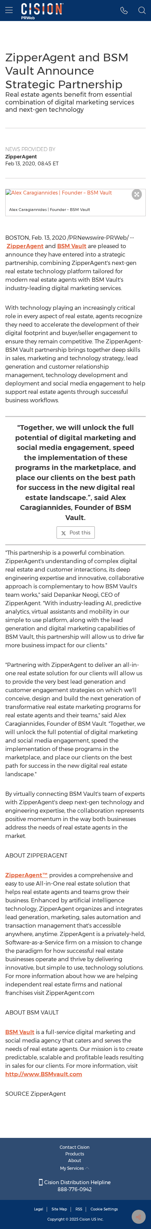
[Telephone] (124, 10)
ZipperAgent (25, 246)
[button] (75, 192)
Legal (38, 1209)
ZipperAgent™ (26, 875)
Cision (84, 1219)
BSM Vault (71, 246)
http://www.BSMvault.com (43, 1074)
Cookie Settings (104, 1209)
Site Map (59, 1209)
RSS (79, 1209)
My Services (72, 1168)
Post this (80, 533)
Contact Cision (75, 1147)
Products (74, 1153)
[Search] (142, 10)
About (74, 1160)
